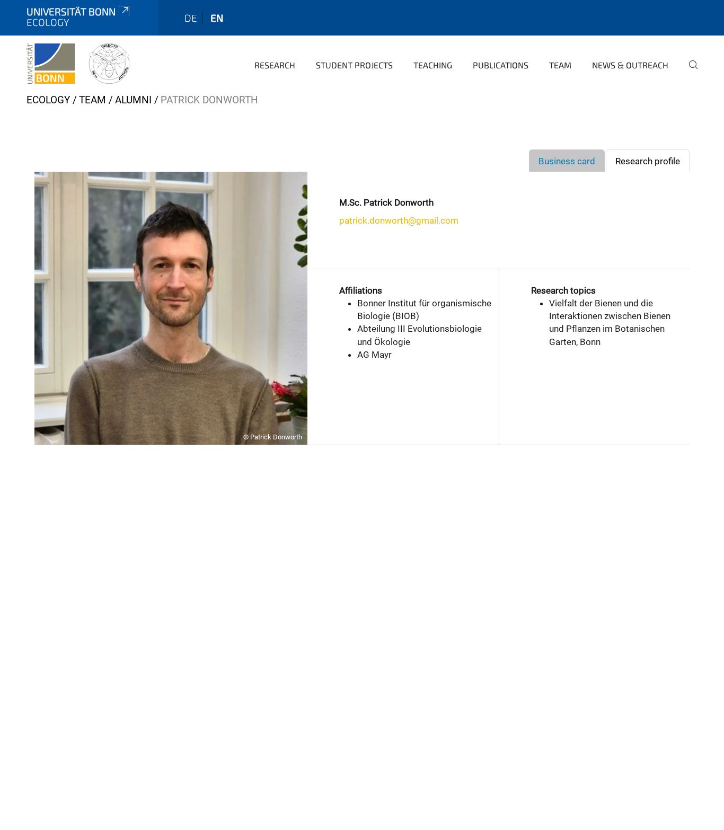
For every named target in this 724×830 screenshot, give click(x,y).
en (216, 18)
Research (274, 65)
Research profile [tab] (647, 161)
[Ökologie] (78, 63)
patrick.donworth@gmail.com (398, 220)
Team (560, 65)
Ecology (48, 100)
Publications (500, 65)
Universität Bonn (71, 11)
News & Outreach (630, 65)
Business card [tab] (566, 161)
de (190, 18)
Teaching (432, 65)
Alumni (133, 100)
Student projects (354, 65)
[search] (689, 72)
